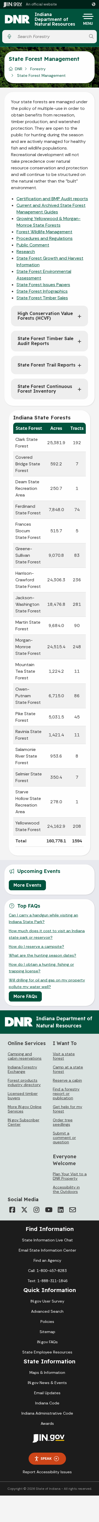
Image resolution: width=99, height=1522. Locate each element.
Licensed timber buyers (23, 1095)
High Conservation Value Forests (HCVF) (45, 316)
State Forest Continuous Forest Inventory (45, 389)
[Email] (72, 1209)
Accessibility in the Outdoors (66, 1189)
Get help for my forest (67, 1109)
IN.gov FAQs (47, 1341)
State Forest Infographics (42, 291)
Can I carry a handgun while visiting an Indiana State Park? (43, 918)
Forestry (38, 68)
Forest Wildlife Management (44, 232)
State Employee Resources (47, 1352)
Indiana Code (47, 1403)
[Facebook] (12, 1209)
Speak (46, 1458)
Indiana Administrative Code (47, 1413)
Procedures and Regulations (44, 238)
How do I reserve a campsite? (36, 946)
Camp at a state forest (68, 1069)
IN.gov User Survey (47, 1301)
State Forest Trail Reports (46, 365)
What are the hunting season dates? (42, 955)
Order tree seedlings (63, 1122)
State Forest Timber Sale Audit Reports (45, 341)
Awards (47, 1423)
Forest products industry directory (24, 1082)
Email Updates (47, 1392)
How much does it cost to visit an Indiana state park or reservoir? (47, 934)
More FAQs (25, 996)
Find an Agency (47, 1260)
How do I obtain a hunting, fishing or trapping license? (41, 967)
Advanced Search (47, 1311)
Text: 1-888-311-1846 (47, 1280)
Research (25, 251)
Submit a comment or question (64, 1137)
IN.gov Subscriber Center (23, 1122)
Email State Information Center (47, 1250)
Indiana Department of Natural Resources (55, 19)
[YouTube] (48, 1209)
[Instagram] (36, 1209)
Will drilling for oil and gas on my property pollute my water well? (47, 983)
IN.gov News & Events (47, 1382)
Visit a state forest (64, 1056)
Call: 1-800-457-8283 (47, 1270)
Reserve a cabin (67, 1080)
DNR (18, 68)
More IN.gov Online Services (25, 1109)
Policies (47, 1321)
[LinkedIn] (60, 1209)
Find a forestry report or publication (66, 1093)
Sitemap (47, 1331)
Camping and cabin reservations (25, 1056)
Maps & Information (47, 1372)
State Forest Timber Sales (42, 298)
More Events (27, 885)
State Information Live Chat (47, 1240)
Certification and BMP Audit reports (52, 199)
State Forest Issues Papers (43, 284)
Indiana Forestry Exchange (22, 1069)
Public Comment (32, 245)
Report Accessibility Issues (47, 1471)
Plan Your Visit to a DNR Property (70, 1176)
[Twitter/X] (24, 1209)
